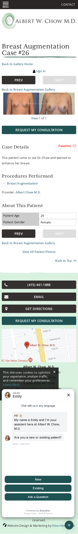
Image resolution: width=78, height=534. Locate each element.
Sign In (41, 71)
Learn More (11, 384)
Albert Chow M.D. (28, 192)
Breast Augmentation (22, 183)
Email (39, 297)
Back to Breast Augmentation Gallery (28, 90)
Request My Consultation (39, 130)
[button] (18, 80)
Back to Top (63, 261)
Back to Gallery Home (17, 64)
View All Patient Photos (39, 251)
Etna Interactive (63, 526)
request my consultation (39, 321)
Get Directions (38, 309)
